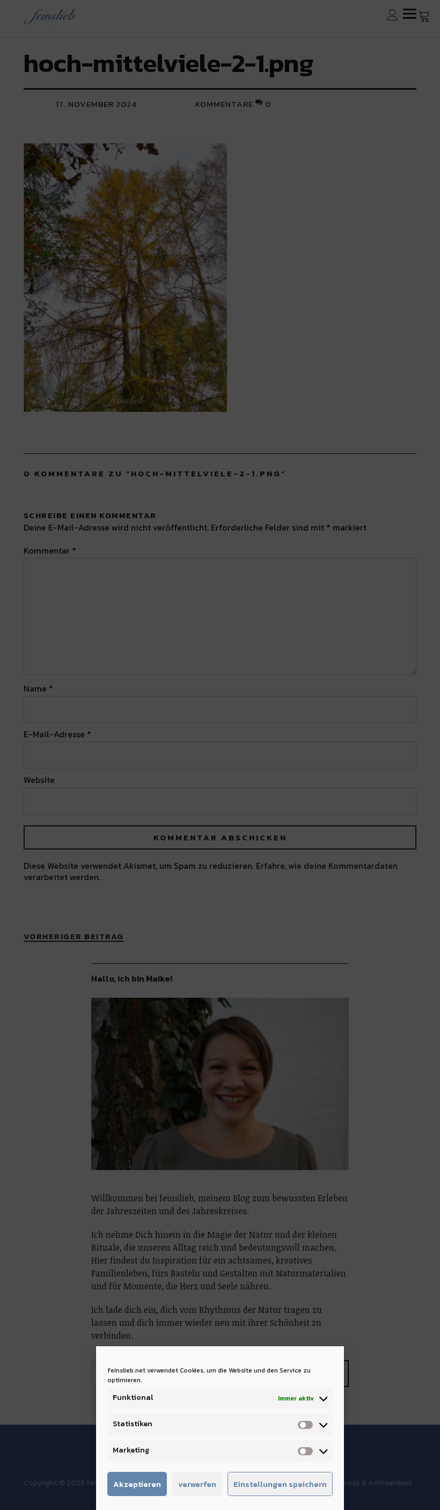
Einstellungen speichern (280, 1484)
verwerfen (197, 1484)
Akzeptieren (137, 1484)
